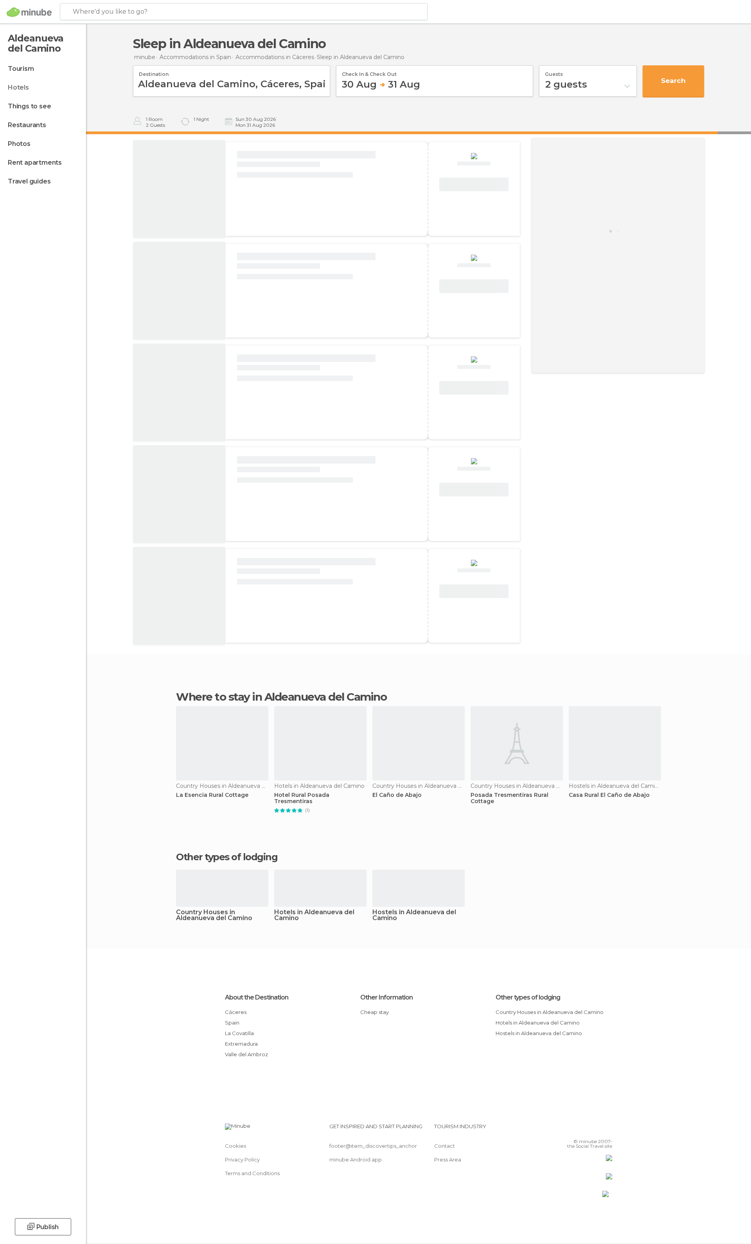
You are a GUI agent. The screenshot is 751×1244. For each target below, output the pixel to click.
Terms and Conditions (252, 1173)
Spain (232, 1022)
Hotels (18, 87)
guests (554, 71)
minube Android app (355, 1159)
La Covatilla (239, 1033)
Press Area (447, 1159)
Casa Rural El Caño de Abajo (609, 795)
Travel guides (29, 181)
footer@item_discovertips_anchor (373, 1146)
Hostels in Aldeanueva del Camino (414, 915)
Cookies (235, 1146)
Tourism (21, 68)
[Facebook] (567, 1129)
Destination (154, 71)
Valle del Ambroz (246, 1054)
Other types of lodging (528, 997)
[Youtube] (606, 1129)
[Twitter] (580, 1129)
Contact (444, 1146)
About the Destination (256, 997)
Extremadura (241, 1044)
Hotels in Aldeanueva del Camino (314, 915)
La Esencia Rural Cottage (212, 795)
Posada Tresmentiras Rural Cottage (509, 798)
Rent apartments (35, 162)
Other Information (386, 997)
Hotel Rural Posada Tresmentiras (301, 798)
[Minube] (29, 12)
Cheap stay (374, 1012)
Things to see (29, 106)
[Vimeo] (593, 1129)
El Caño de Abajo (397, 795)
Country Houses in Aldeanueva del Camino (214, 915)
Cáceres (235, 1012)
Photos (19, 143)
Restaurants (27, 125)
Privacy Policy (242, 1159)
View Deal (474, 184)
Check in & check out (369, 71)
